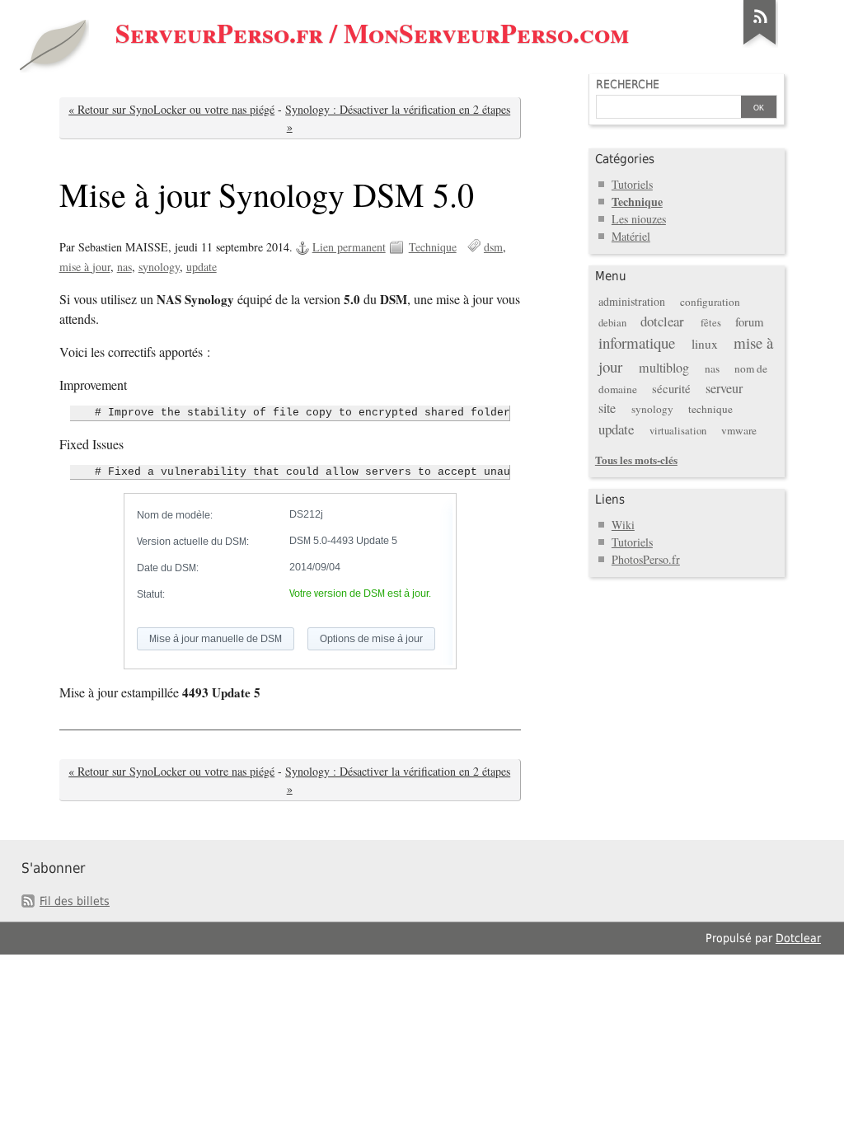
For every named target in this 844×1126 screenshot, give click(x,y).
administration (631, 301)
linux (705, 343)
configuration (710, 301)
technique (710, 408)
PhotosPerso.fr (646, 559)
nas (124, 266)
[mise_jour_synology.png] (290, 581)
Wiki (623, 525)
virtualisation (677, 431)
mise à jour (84, 266)
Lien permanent (349, 247)
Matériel (631, 236)
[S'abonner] (760, 44)
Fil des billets (75, 901)
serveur (724, 388)
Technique (433, 247)
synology (159, 266)
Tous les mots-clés (636, 459)
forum (749, 321)
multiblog (664, 368)
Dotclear (798, 938)
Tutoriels (632, 184)
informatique (636, 342)
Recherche (627, 84)
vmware (739, 430)
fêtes (711, 323)
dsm (493, 247)
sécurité (671, 388)
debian (612, 323)
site (607, 408)
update (201, 266)
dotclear (662, 321)
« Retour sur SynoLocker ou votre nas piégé (171, 109)
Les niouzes (639, 219)
